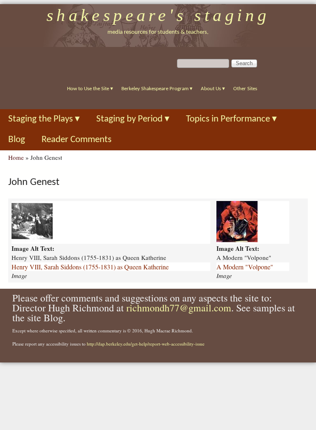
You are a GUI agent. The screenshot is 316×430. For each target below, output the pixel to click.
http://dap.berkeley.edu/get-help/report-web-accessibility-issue (145, 344)
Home (16, 157)
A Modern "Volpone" (244, 266)
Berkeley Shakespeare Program (157, 88)
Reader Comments (77, 140)
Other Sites (245, 88)
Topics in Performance (231, 119)
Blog (16, 140)
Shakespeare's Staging (158, 15)
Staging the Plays (44, 119)
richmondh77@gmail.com (178, 307)
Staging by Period (133, 119)
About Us (213, 88)
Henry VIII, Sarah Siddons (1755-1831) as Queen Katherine (90, 266)
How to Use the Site (90, 88)
